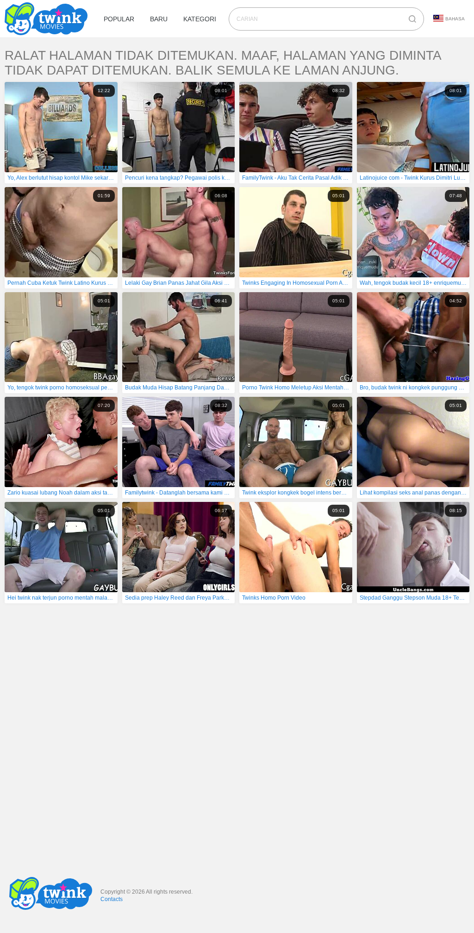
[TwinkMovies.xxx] (48, 18)
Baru (159, 19)
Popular (119, 19)
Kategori (199, 19)
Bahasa (455, 18)
